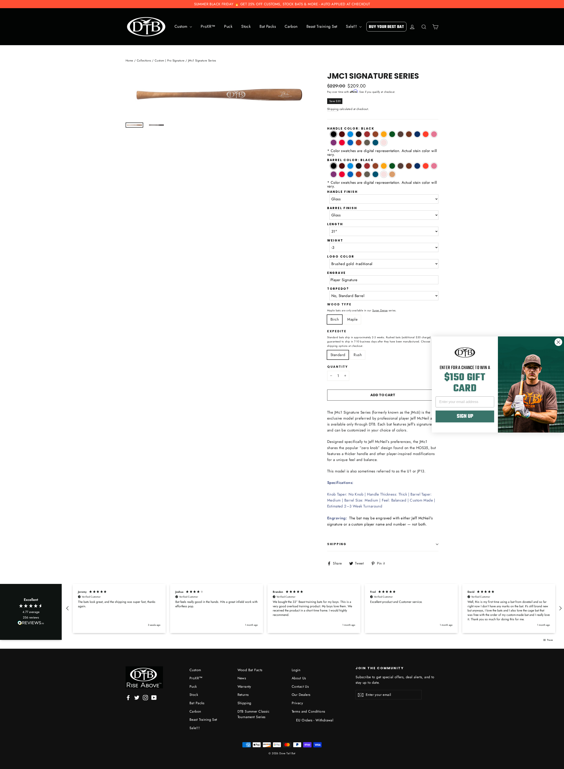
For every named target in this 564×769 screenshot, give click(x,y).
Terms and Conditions (308, 711)
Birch (334, 319)
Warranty (244, 686)
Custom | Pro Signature (169, 60)
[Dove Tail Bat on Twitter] (136, 697)
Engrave (336, 273)
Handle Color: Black (351, 128)
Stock (246, 26)
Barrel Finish (342, 208)
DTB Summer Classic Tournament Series (253, 714)
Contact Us (300, 686)
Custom (181, 26)
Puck (228, 26)
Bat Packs (268, 26)
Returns (243, 694)
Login (296, 669)
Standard (337, 354)
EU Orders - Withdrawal (314, 720)
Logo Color (340, 256)
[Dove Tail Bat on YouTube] (154, 697)
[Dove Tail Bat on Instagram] (145, 697)
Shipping (332, 109)
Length (335, 224)
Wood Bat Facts (249, 669)
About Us (299, 678)
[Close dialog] (558, 342)
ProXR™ (208, 26)
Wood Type (339, 304)
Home (129, 60)
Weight (335, 240)
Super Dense (380, 310)
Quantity (337, 367)
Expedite (337, 331)
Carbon (291, 26)
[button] (67, 608)
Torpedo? (338, 288)
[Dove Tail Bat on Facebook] (128, 697)
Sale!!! (352, 26)
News (241, 678)
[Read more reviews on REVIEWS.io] (31, 623)
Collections (144, 60)
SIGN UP (465, 416)
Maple (352, 319)
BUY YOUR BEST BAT (386, 27)
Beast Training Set (321, 26)
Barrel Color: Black (350, 160)
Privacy (297, 703)
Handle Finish (342, 191)
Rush (358, 354)
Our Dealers (301, 694)
